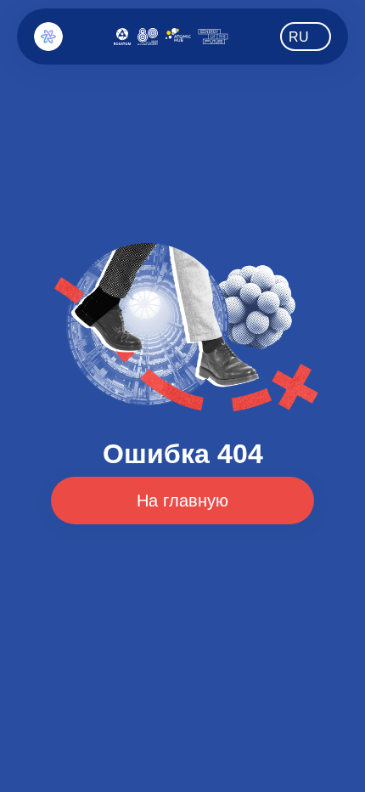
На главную (182, 500)
